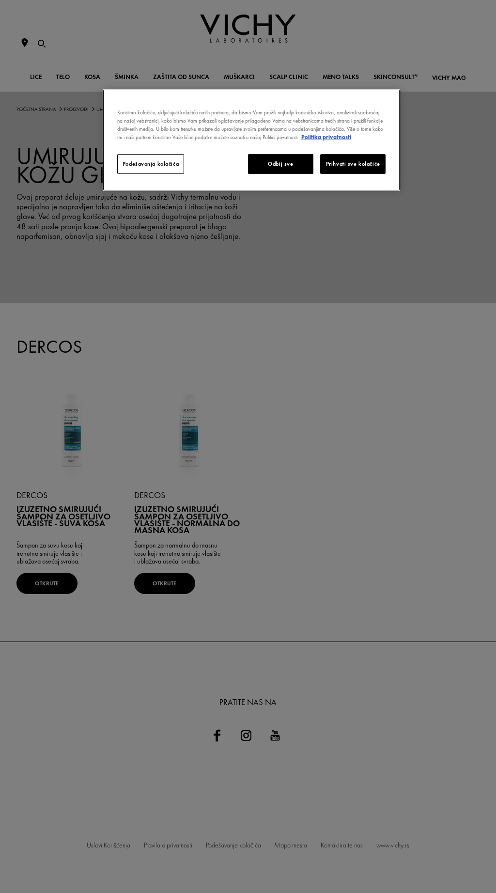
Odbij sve (280, 163)
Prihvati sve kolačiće (353, 163)
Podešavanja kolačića (151, 163)
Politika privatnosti (326, 137)
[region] (251, 140)
